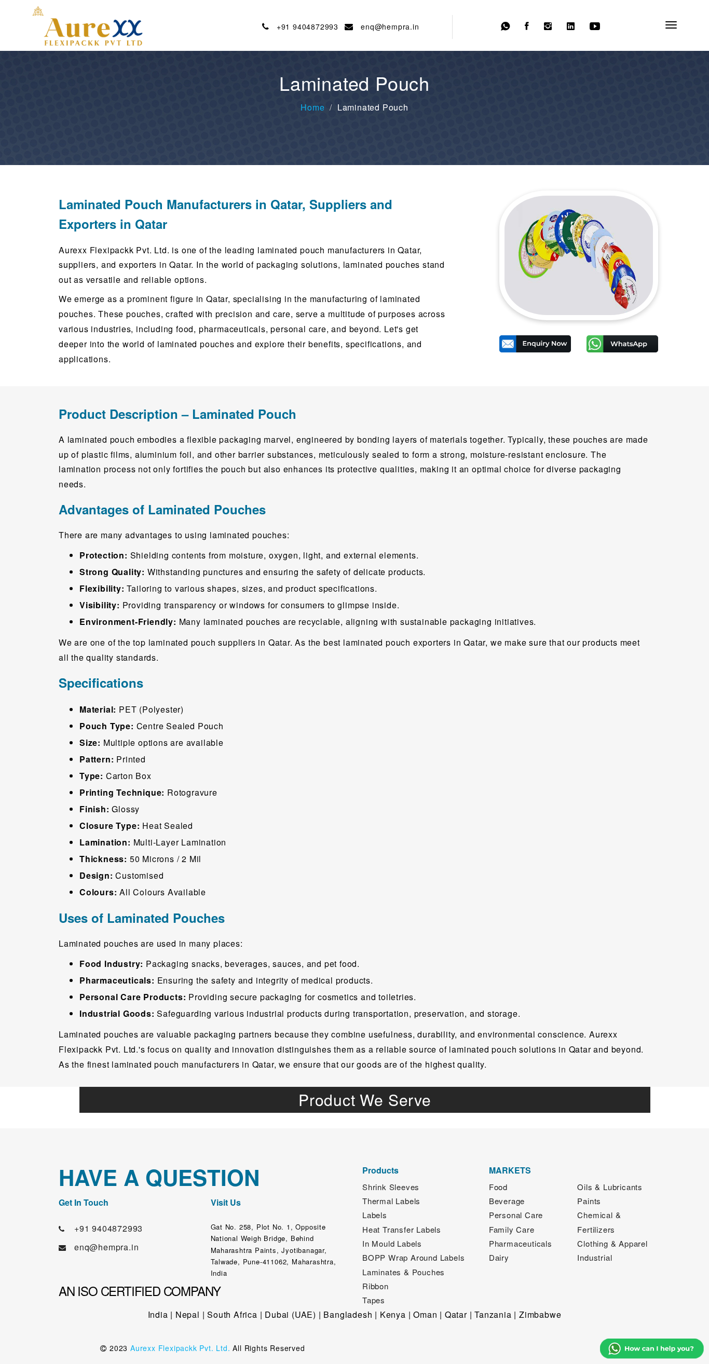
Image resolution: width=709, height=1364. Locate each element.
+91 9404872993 (304, 26)
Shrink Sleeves (390, 1186)
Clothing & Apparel (612, 1243)
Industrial (594, 1257)
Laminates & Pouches (403, 1271)
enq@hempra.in (387, 26)
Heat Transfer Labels (401, 1229)
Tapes (373, 1299)
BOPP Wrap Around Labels (413, 1257)
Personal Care (516, 1214)
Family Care (512, 1229)
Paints (589, 1200)
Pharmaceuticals (520, 1243)
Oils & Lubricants (610, 1186)
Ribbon (375, 1285)
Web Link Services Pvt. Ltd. (555, 1348)
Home (312, 107)
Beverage (507, 1200)
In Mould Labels (392, 1243)
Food (498, 1186)
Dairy (499, 1257)
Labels (374, 1214)
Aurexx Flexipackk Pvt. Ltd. (180, 1348)
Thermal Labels (391, 1200)
